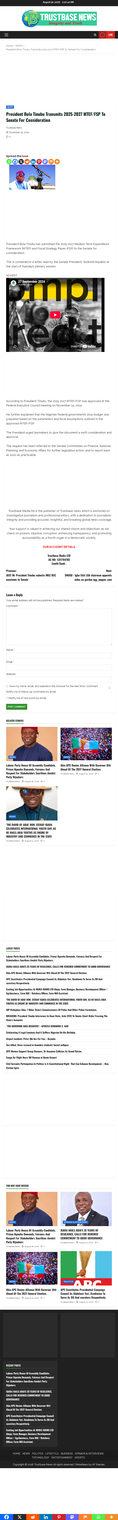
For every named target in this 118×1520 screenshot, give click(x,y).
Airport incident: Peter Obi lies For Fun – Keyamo (30, 1039)
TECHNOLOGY (40, 1457)
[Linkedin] (33, 161)
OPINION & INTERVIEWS (75, 1222)
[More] (57, 161)
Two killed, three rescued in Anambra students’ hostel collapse (37, 1045)
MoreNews (82, 1464)
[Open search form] (95, 35)
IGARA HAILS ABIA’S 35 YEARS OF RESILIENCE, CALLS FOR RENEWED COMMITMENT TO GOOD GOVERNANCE (58, 966)
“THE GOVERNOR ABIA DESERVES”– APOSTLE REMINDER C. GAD (37, 1026)
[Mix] (51, 161)
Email (10, 661)
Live (110, 35)
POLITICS (68, 1282)
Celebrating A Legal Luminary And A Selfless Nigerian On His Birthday (40, 1032)
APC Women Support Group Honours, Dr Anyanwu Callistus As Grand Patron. (44, 1051)
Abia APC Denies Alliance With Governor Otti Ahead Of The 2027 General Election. (86, 767)
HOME (16, 1453)
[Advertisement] (59, 79)
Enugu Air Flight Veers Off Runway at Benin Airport (31, 1057)
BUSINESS (67, 1453)
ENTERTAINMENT (62, 1457)
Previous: (31, 575)
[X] (21, 161)
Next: (88, 575)
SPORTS (80, 1457)
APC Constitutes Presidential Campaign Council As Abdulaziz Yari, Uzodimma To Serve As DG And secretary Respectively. (83, 1293)
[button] (6, 35)
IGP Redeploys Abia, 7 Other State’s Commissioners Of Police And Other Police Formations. (51, 1010)
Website (11, 674)
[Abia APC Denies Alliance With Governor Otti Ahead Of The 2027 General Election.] (86, 744)
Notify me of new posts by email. (27, 698)
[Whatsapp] (9, 161)
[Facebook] (15, 161)
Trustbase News (14, 128)
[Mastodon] (45, 161)
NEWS (10, 107)
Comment (12, 605)
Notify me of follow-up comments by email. (31, 691)
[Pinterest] (39, 161)
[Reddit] (27, 161)
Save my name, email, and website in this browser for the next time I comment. (53, 686)
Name (10, 649)
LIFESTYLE (52, 1453)
